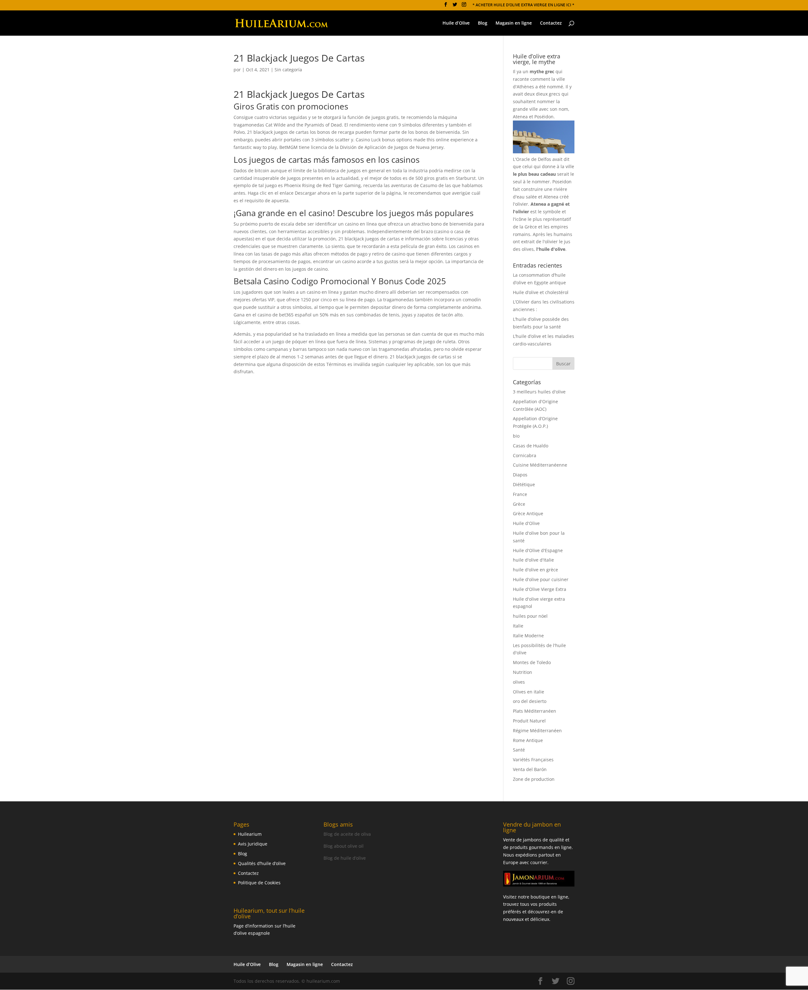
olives (519, 682)
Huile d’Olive (456, 23)
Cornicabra (524, 455)
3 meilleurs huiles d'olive (539, 392)
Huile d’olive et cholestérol (540, 292)
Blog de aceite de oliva (347, 834)
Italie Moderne (528, 636)
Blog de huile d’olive (345, 858)
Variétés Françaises (533, 760)
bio (516, 436)
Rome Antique (528, 740)
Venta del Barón (530, 769)
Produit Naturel (529, 721)
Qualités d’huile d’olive (262, 863)
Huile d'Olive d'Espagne (538, 550)
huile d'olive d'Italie (533, 560)
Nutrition (522, 672)
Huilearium (250, 834)
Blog (482, 23)
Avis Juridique (252, 844)
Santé (519, 750)
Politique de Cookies (259, 883)
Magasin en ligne (514, 23)
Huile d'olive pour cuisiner (540, 579)
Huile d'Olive (526, 523)
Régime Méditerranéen (537, 731)
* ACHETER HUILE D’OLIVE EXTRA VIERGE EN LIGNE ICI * (523, 5)
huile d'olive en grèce (535, 570)
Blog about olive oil (344, 846)
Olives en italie (528, 692)
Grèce (519, 504)
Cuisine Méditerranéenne (540, 465)
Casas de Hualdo (530, 446)
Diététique (524, 484)
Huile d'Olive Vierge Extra (539, 589)
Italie (518, 626)
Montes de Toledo (532, 662)
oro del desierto (529, 701)
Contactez (551, 23)
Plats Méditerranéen (534, 711)
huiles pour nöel (530, 616)
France (520, 494)
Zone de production (534, 779)
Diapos (520, 475)
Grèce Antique (528, 513)
